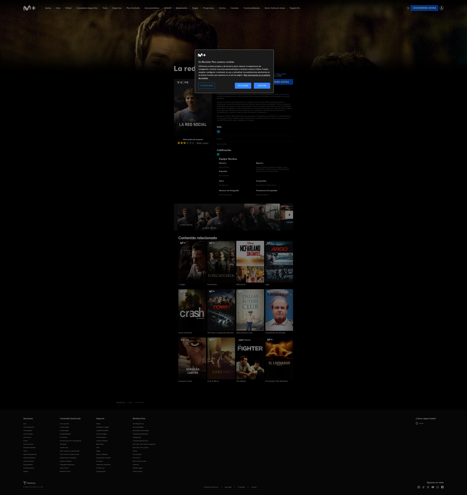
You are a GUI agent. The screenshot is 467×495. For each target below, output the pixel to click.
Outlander (63, 444)
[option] (187, 217)
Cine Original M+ (28, 427)
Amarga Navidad (65, 434)
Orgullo (25, 471)
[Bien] (187, 143)
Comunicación (137, 471)
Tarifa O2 (136, 464)
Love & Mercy (213, 381)
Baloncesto (181, 8)
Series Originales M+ (30, 454)
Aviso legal (228, 487)
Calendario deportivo (87, 8)
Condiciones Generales (140, 434)
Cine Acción (27, 437)
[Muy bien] (190, 143)
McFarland (240, 284)
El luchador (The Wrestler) (276, 381)
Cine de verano (28, 444)
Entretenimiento (28, 468)
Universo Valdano (102, 441)
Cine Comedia (28, 434)
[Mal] (181, 143)
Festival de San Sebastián (68, 458)
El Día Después (101, 437)
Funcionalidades (252, 8)
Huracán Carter (185, 381)
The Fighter (241, 381)
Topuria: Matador (102, 454)
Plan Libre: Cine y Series (141, 447)
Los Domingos (64, 430)
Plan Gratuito (133, 8)
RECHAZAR (243, 85)
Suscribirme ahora (424, 8)
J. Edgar (181, 284)
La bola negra (64, 427)
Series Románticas (29, 458)
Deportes (117, 8)
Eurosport (99, 461)
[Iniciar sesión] (442, 8)
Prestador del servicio (211, 487)
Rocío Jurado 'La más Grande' (70, 451)
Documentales (152, 8)
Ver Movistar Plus (138, 424)
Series (48, 8)
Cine (58, 8)
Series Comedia (28, 461)
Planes (135, 451)
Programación (101, 471)
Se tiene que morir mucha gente (70, 441)
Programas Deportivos (67, 464)
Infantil (167, 8)
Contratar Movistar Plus (140, 441)
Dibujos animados (66, 461)
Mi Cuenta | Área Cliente (141, 430)
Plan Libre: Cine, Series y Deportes (144, 444)
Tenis (105, 8)
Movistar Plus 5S (65, 471)
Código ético (137, 437)
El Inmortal (63, 437)
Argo (267, 284)
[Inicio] (29, 8)
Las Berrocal (64, 447)
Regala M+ (295, 8)
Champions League (102, 427)
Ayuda (421, 423)
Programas (208, 8)
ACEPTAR (262, 85)
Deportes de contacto (103, 458)
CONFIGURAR (206, 85)
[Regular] (184, 143)
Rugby (195, 8)
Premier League (101, 434)
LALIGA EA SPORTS (102, 430)
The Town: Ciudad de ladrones (220, 333)
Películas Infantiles (29, 447)
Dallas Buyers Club (244, 333)
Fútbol (68, 8)
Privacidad (241, 487)
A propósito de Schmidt (275, 333)
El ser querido (64, 424)
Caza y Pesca (64, 468)
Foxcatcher (212, 284)
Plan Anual (136, 458)
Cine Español (27, 430)
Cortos (222, 8)
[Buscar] (408, 8)
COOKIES (253, 487)
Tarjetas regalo (138, 468)
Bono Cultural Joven (275, 8)
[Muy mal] (178, 143)
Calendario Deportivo (103, 464)
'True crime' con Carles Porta (69, 454)
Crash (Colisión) (185, 333)
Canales (235, 8)
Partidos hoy (100, 468)
